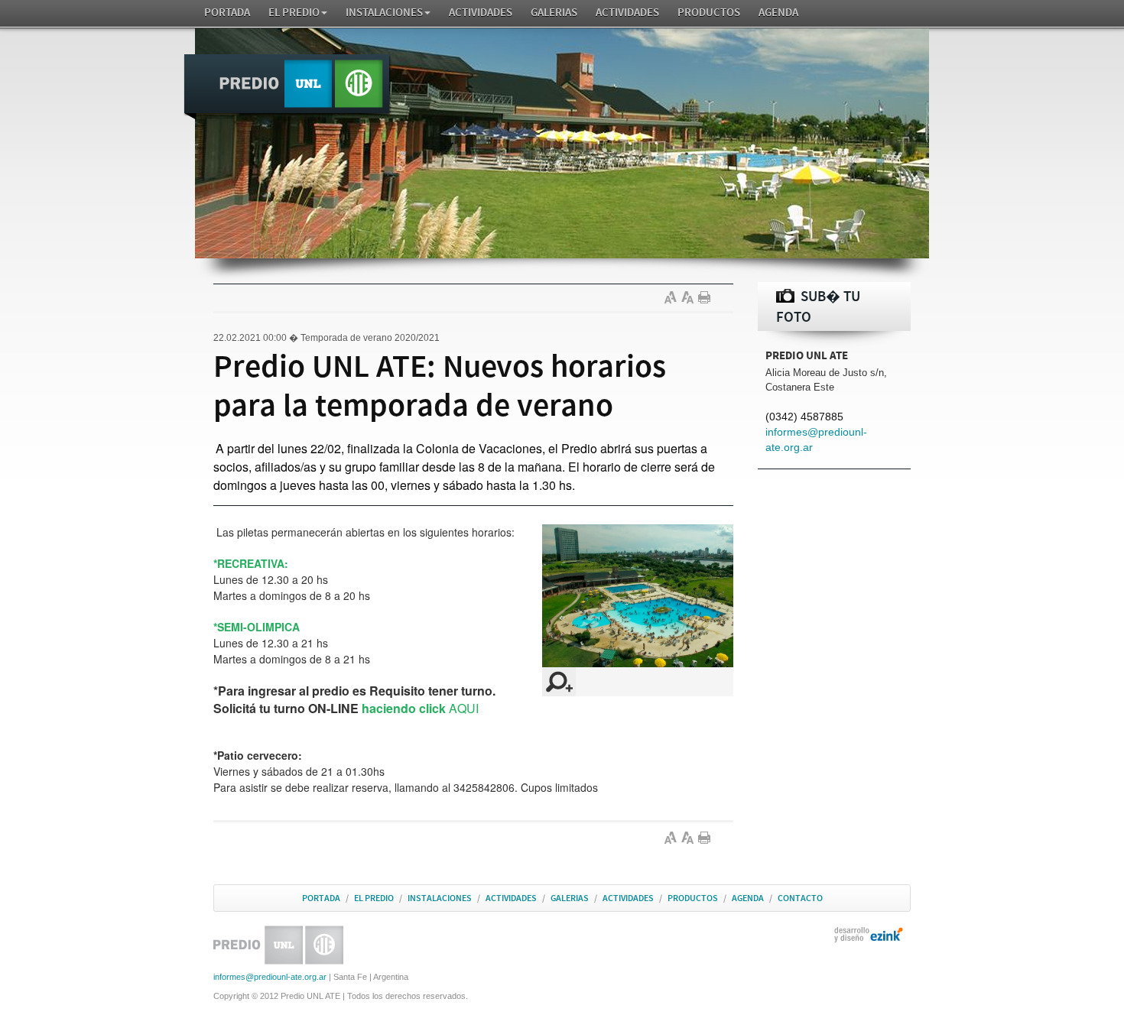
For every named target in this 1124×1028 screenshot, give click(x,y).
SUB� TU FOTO (818, 307)
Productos (708, 12)
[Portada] (287, 87)
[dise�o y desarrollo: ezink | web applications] (868, 934)
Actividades (480, 12)
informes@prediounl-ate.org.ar (269, 976)
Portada (227, 12)
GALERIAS (554, 12)
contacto (800, 898)
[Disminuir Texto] (689, 297)
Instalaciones (384, 12)
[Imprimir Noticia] (706, 297)
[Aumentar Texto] (672, 297)
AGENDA (778, 12)
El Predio (294, 12)
